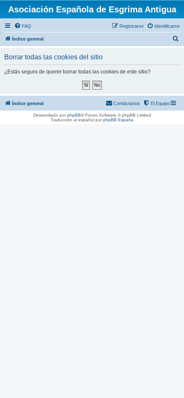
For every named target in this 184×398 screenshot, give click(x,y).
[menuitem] (22, 26)
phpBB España (118, 119)
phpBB (74, 115)
